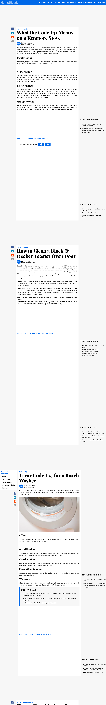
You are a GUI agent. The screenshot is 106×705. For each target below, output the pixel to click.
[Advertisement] (47, 124)
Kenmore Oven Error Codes (90, 213)
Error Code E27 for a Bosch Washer (93, 128)
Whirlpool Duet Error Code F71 (93, 672)
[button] (12, 30)
